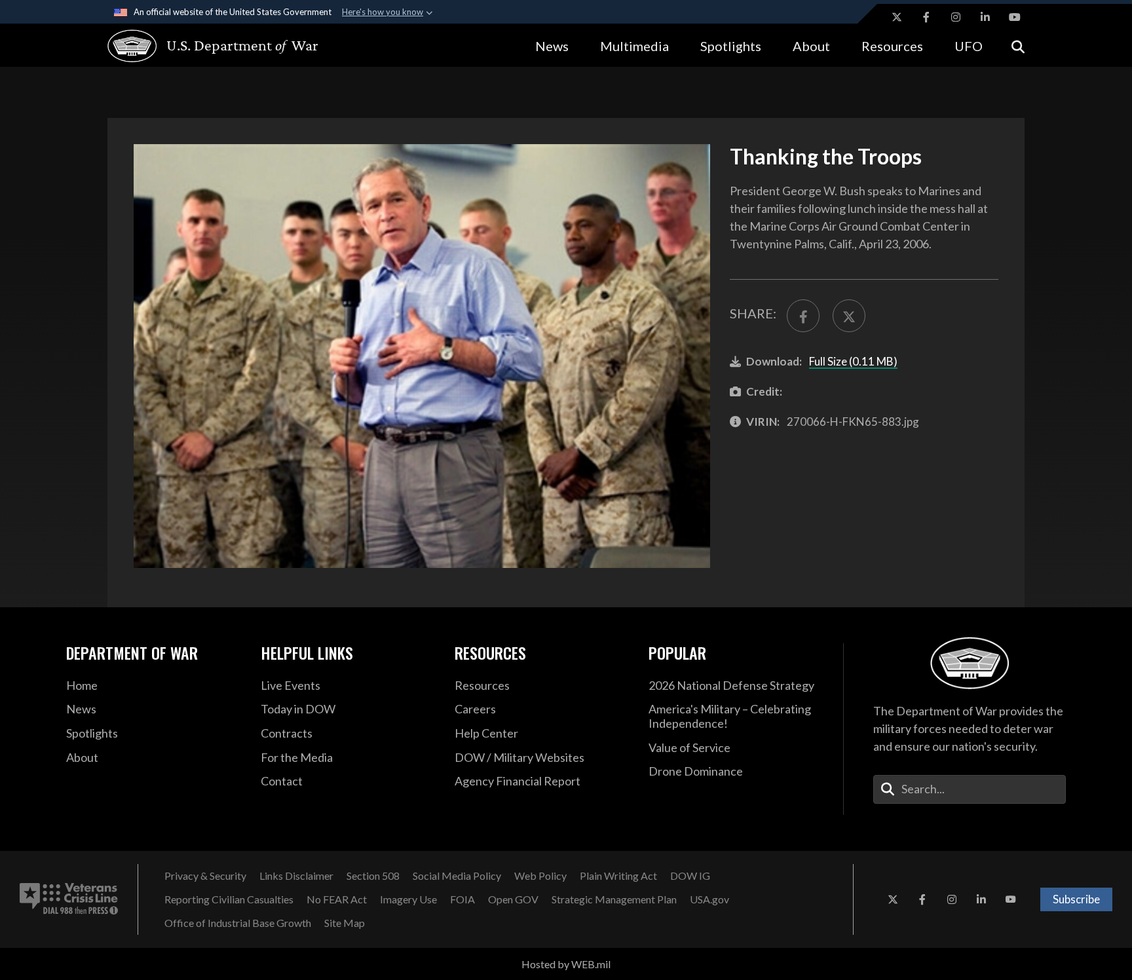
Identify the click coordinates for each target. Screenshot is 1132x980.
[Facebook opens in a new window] (926, 17)
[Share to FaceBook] (803, 315)
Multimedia (634, 46)
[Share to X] (849, 315)
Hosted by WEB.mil (566, 964)
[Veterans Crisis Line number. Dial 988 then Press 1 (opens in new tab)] (69, 899)
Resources (892, 46)
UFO (968, 46)
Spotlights (730, 46)
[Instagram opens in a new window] (956, 17)
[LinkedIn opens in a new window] (985, 17)
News (552, 46)
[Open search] (1018, 45)
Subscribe (1076, 899)
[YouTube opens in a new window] (1015, 17)
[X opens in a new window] (897, 17)
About (811, 46)
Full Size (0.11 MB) (853, 361)
